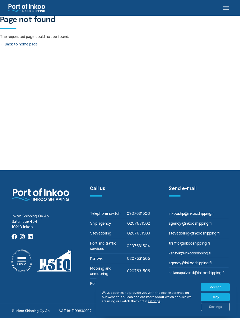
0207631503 (138, 233)
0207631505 (138, 258)
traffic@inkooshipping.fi (189, 243)
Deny (215, 297)
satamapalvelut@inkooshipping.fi (197, 272)
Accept (215, 287)
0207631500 (138, 213)
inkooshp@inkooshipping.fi (191, 213)
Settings (215, 307)
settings (154, 301)
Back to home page (21, 44)
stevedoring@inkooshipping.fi (194, 233)
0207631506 (138, 270)
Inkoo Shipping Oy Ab (32, 311)
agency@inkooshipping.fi (190, 223)
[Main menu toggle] (226, 7)
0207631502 (138, 223)
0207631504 (138, 245)
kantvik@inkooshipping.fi (190, 253)
